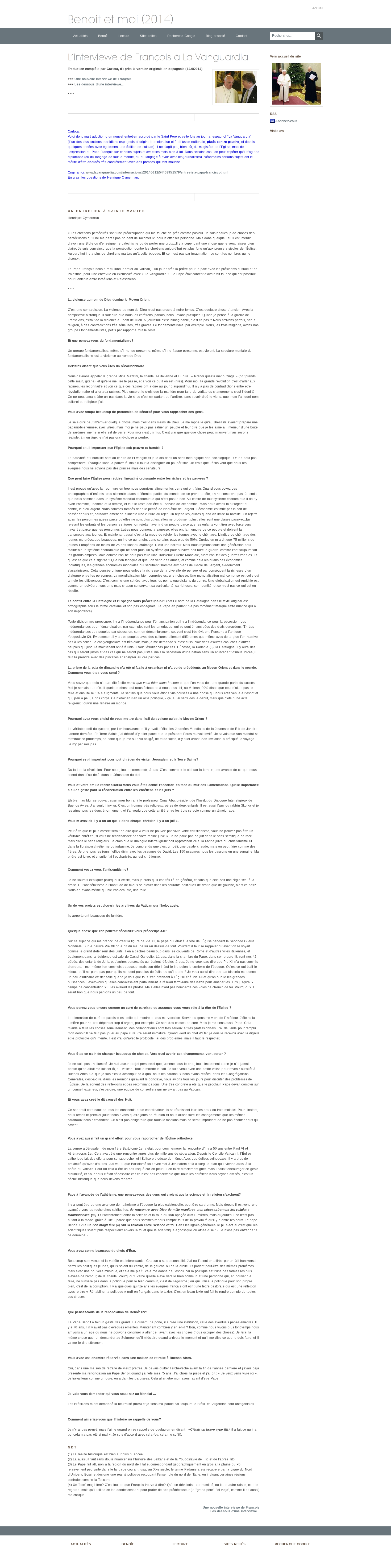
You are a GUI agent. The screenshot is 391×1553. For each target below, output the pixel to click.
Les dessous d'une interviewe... (98, 84)
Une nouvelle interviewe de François (102, 79)
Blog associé (215, 36)
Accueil (317, 8)
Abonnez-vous (286, 121)
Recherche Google (181, 36)
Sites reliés (148, 36)
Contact (241, 36)
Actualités (80, 36)
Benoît (103, 36)
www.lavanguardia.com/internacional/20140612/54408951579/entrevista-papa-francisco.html (157, 172)
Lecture (124, 36)
